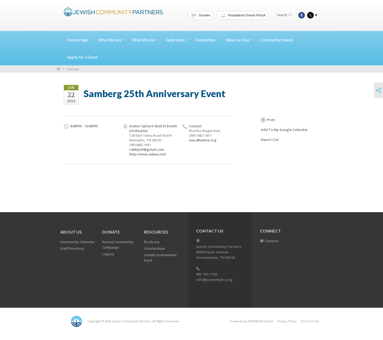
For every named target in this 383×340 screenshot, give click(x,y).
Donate (204, 15)
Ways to (237, 39)
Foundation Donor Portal (246, 15)
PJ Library (152, 242)
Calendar (73, 69)
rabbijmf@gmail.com (146, 149)
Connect (271, 240)
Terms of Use (309, 321)
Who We (109, 39)
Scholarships (154, 248)
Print (271, 119)
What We (143, 39)
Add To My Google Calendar (284, 129)
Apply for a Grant (82, 56)
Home (77, 39)
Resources (156, 231)
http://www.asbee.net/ (147, 154)
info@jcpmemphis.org (214, 279)
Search (282, 15)
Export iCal (270, 139)
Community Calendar (77, 242)
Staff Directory (72, 248)
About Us (71, 231)
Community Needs (276, 39)
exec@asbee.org (203, 140)
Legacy (108, 253)
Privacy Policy (286, 321)
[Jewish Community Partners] (113, 14)
